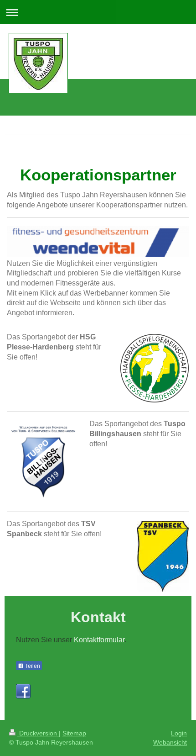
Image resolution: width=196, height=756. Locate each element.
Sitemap (74, 733)
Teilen (32, 666)
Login (179, 733)
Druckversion (38, 733)
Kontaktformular (99, 640)
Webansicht (170, 742)
